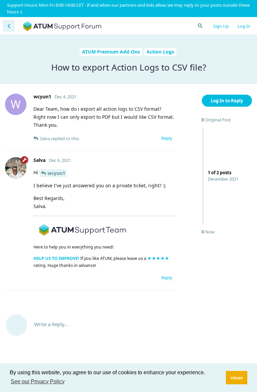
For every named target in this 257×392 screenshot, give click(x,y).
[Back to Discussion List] (9, 26)
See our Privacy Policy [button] (38, 381)
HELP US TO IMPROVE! (56, 258)
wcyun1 (56, 173)
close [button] (237, 377)
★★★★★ (158, 258)
